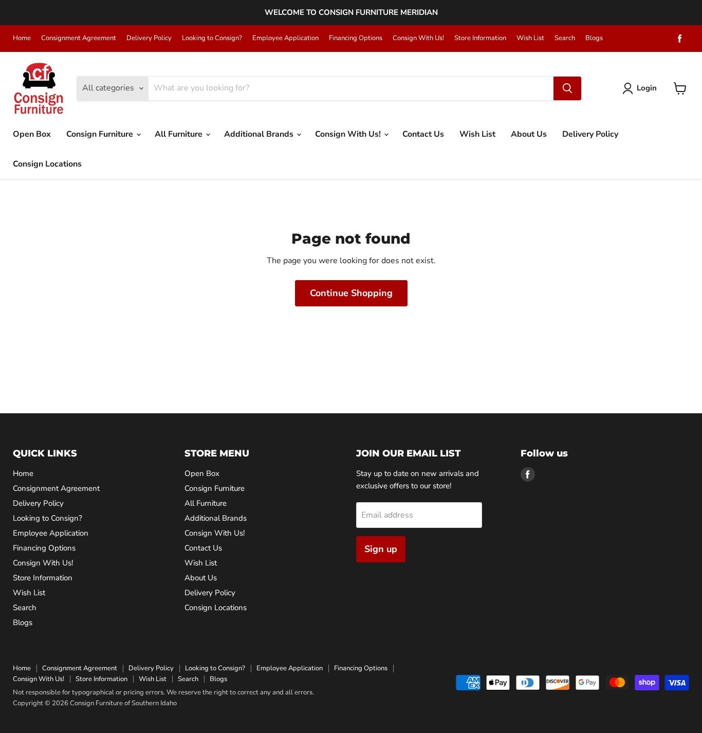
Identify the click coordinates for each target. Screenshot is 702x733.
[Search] (567, 88)
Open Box (32, 134)
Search (565, 38)
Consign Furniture (100, 134)
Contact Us (423, 134)
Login (647, 88)
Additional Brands (259, 134)
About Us (529, 134)
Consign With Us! (418, 38)
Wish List (530, 38)
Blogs (594, 38)
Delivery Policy (149, 38)
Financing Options (355, 38)
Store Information (480, 38)
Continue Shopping (351, 293)
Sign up (380, 549)
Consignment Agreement (78, 38)
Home (22, 38)
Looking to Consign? (212, 38)
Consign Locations (47, 164)
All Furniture (180, 134)
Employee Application (285, 38)
